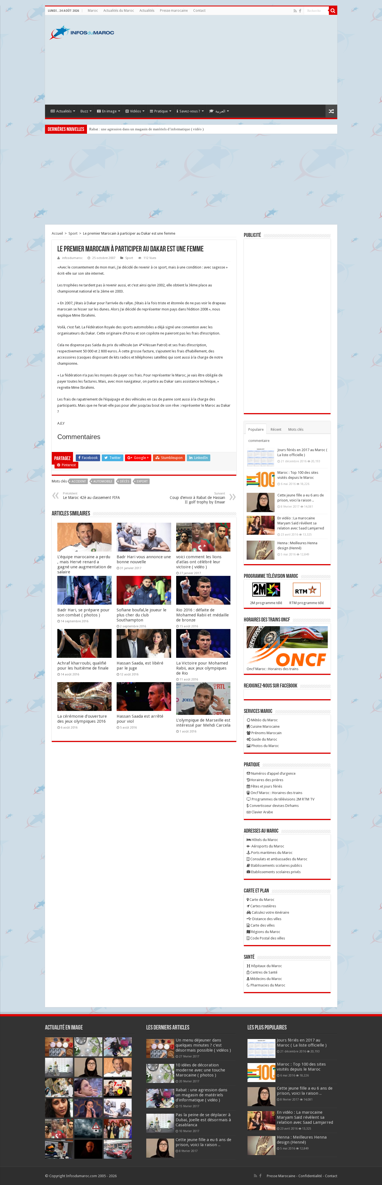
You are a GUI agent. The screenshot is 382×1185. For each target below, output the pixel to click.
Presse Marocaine (281, 1176)
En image (109, 111)
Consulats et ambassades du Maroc (278, 859)
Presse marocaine (174, 11)
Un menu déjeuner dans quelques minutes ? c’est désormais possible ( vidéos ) (203, 1045)
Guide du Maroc (264, 739)
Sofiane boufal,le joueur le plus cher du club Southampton (141, 615)
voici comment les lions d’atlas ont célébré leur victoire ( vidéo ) (198, 561)
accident (79, 481)
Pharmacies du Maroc (267, 985)
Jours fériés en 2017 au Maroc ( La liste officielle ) (302, 1043)
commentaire (259, 441)
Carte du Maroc (261, 899)
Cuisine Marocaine (264, 726)
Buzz (84, 111)
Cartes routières (262, 906)
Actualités (147, 11)
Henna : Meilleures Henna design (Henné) (302, 1140)
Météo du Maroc (264, 720)
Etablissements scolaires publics (276, 865)
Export (142, 481)
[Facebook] (300, 11)
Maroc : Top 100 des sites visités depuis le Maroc (301, 1067)
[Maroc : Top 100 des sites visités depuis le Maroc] (261, 479)
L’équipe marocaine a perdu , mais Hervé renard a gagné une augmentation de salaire (84, 564)
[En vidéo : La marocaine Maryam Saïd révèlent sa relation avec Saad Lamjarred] (261, 525)
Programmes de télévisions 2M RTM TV (282, 799)
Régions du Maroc (265, 932)
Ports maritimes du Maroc (271, 853)
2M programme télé (266, 603)
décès (124, 481)
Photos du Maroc (265, 746)
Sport (73, 233)
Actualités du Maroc (118, 11)
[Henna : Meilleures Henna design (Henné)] (261, 550)
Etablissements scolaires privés (275, 872)
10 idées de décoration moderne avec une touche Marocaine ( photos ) (200, 1070)
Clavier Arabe (262, 812)
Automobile (102, 481)
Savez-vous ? (190, 111)
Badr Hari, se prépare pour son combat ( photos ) (83, 612)
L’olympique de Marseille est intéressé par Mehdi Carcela (203, 723)
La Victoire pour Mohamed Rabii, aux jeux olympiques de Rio (202, 668)
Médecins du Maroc (265, 979)
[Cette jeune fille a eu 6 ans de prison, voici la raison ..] (261, 502)
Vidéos (135, 111)
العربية (220, 111)
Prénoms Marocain (266, 733)
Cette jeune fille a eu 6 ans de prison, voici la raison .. (203, 1142)
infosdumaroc (72, 258)
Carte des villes (262, 925)
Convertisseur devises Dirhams (274, 806)
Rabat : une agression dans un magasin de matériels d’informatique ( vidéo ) (146, 129)
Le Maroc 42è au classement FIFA (91, 496)
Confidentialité (310, 1176)
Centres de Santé (263, 972)
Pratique (161, 111)
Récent (276, 429)
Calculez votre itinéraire (270, 912)
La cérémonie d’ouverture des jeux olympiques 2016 (82, 719)
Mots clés (295, 429)
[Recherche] (333, 10)
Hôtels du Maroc (264, 840)
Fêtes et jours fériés (266, 786)
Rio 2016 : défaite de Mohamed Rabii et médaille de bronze (202, 615)
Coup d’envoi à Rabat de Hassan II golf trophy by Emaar (197, 498)
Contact (199, 11)
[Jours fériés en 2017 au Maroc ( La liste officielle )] (261, 457)
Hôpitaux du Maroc (266, 966)
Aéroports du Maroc (267, 846)
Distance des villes (266, 919)
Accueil (57, 233)
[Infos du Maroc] (81, 31)
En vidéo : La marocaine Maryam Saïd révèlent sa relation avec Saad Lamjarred (300, 523)
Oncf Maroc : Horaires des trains (272, 669)
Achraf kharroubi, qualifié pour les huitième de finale (83, 666)
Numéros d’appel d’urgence (273, 773)
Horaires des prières (266, 780)
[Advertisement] (231, 60)
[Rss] (295, 11)
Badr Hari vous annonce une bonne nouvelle (144, 559)
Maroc (93, 11)
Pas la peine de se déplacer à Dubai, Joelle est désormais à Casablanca (203, 1119)
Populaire (256, 429)
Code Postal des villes (267, 938)
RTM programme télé (306, 603)
